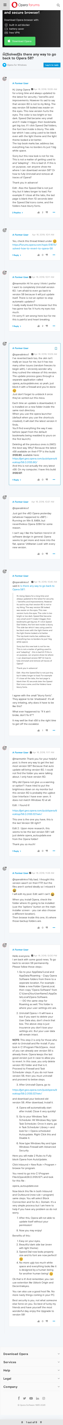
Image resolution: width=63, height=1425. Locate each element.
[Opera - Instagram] (44, 1398)
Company (10, 1386)
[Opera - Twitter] (24, 1398)
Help (6, 1370)
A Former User (20, 83)
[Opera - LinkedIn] (37, 1398)
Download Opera (21, 41)
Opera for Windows (17, 65)
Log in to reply (52, 65)
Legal (7, 1378)
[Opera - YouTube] (31, 1398)
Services (9, 1362)
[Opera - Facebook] (18, 1398)
